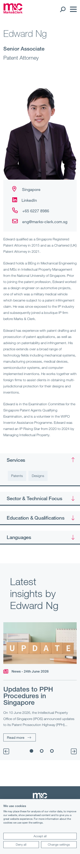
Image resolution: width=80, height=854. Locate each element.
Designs (38, 476)
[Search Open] (62, 9)
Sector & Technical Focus (34, 498)
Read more (15, 737)
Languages (19, 537)
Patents (17, 476)
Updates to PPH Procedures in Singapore (28, 695)
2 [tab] (42, 751)
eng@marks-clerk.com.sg (44, 221)
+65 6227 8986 (35, 210)
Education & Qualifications (35, 518)
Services (16, 460)
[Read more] (40, 643)
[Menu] (72, 9)
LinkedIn (29, 200)
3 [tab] (52, 751)
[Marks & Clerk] (13, 12)
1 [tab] (31, 751)
